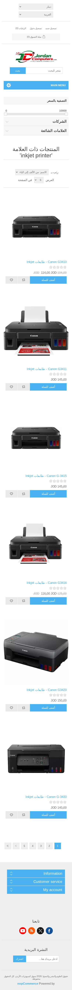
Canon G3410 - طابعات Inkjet (47, 262)
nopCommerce (27, 983)
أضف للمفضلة (12, 280)
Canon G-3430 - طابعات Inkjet (46, 797)
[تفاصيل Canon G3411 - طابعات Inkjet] (36, 331)
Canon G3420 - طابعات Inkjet (47, 690)
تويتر (40, 930)
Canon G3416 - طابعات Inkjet (47, 583)
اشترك (19, 958)
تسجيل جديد (50, 28)
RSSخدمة (31, 930)
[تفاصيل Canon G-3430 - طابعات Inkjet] (36, 758)
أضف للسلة (48, 279)
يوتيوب (22, 930)
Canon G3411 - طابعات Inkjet (47, 369)
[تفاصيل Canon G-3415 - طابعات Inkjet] (36, 437)
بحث (17, 70)
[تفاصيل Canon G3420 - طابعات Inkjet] (36, 651)
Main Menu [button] (58, 85)
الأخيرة (8, 846)
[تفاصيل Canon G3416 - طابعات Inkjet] (36, 544)
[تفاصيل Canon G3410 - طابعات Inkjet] (36, 223)
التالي (16, 846)
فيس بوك (49, 930)
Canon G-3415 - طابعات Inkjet (46, 476)
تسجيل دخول (36, 28)
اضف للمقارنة (24, 280)
